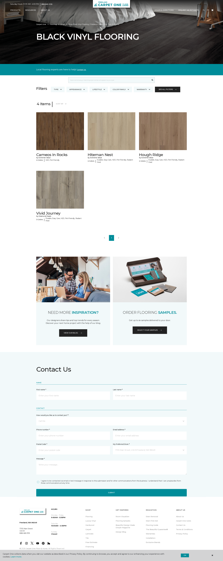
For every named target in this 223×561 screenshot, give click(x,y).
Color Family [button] (119, 89)
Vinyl (62, 24)
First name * (41, 389)
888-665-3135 (46, 4)
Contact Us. (81, 70)
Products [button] (15, 10)
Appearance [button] (75, 89)
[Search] (152, 80)
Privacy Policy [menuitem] (182, 534)
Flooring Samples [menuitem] (123, 521)
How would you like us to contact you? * (52, 415)
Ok (185, 555)
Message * (40, 459)
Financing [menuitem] (89, 547)
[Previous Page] (104, 238)
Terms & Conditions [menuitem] (184, 529)
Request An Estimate (188, 10)
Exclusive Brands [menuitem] (153, 542)
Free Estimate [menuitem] (91, 542)
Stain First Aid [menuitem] (152, 521)
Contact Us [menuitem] (180, 525)
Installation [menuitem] (150, 538)
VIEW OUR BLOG (71, 333)
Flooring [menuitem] (88, 517)
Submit (111, 493)
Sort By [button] (59, 104)
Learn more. (16, 557)
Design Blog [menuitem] (121, 532)
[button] (204, 10)
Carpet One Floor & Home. (37, 549)
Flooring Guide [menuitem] (152, 525)
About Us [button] (45, 10)
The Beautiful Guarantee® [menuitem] (157, 529)
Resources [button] (30, 10)
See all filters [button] (166, 89)
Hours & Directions (164, 10)
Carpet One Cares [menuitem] (183, 521)
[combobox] (109, 80)
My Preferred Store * (121, 444)
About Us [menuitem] (180, 517)
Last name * (118, 389)
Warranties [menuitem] (150, 534)
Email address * (119, 429)
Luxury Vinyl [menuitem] (90, 521)
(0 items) (212, 10)
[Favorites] (208, 10)
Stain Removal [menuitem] (152, 517)
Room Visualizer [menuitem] (122, 517)
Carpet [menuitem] (88, 529)
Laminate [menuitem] (89, 534)
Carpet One (41, 24)
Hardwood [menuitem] (89, 525)
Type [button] (56, 89)
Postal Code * (41, 444)
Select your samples (147, 330)
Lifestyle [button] (97, 89)
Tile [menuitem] (87, 538)
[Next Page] (118, 238)
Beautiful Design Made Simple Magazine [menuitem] (125, 526)
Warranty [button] (142, 89)
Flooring (53, 24)
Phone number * (43, 429)
